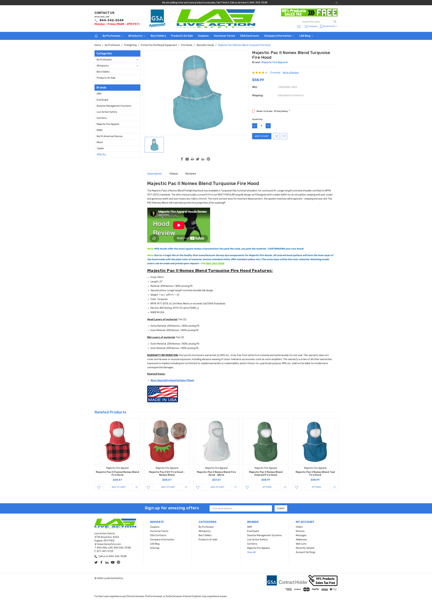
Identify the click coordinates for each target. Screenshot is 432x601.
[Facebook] (182, 159)
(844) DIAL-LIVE (101, 17)
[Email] (187, 159)
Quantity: (257, 119)
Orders (299, 527)
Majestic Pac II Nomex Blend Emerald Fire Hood (266, 473)
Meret (100, 142)
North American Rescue (110, 136)
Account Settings (305, 552)
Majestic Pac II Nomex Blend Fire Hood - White (216, 473)
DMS (99, 93)
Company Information (278, 35)
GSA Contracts (249, 35)
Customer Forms (224, 35)
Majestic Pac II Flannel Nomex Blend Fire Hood (117, 473)
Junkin (100, 148)
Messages (301, 535)
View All (101, 154)
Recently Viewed (305, 548)
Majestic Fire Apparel (108, 124)
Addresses (301, 539)
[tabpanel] (117, 454)
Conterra (101, 118)
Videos (173, 173)
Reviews (190, 173)
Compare (313, 26)
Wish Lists (301, 543)
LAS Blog (305, 35)
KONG (100, 130)
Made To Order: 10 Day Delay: (273, 110)
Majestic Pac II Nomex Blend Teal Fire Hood (315, 473)
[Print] (192, 159)
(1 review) (275, 72)
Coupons (203, 35)
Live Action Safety (107, 112)
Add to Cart (119, 487)
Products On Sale (182, 35)
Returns (300, 531)
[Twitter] (197, 159)
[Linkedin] (203, 159)
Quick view (117, 450)
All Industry (135, 35)
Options (267, 487)
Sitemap (154, 548)
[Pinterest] (208, 159)
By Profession (112, 35)
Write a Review (291, 72)
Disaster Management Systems (114, 105)
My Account (329, 26)
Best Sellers (158, 35)
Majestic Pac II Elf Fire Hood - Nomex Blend (167, 473)
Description (154, 173)
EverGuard (102, 99)
